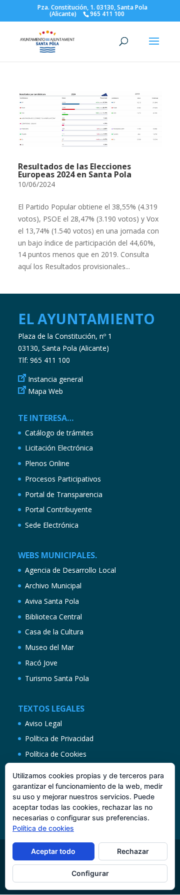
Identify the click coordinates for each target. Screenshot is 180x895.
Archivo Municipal (53, 585)
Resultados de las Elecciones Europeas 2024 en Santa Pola (75, 170)
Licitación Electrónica (59, 448)
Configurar (90, 873)
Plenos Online (47, 463)
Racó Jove (41, 662)
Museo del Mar (49, 647)
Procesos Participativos (63, 479)
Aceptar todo (53, 851)
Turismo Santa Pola (57, 678)
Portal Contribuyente (58, 509)
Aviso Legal (43, 723)
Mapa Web (45, 391)
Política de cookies (43, 828)
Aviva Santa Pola (52, 601)
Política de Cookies (55, 754)
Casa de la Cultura (54, 631)
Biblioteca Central (53, 616)
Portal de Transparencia (63, 494)
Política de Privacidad (59, 738)
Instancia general (55, 379)
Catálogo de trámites (59, 432)
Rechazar (133, 851)
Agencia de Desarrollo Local (70, 570)
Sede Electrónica (51, 525)
